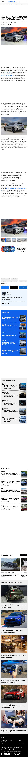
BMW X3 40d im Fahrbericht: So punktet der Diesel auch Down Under (10, 491)
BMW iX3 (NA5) (7, 72)
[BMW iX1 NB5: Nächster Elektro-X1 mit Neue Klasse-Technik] (22, 343)
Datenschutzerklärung (17, 747)
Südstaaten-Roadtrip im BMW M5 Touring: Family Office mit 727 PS (9, 507)
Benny (11, 22)
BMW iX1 (4, 340)
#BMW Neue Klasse (14, 281)
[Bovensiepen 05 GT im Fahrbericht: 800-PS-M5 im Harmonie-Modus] (24, 499)
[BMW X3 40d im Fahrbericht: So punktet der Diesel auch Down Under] (24, 491)
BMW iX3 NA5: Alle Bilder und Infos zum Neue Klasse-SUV (9, 326)
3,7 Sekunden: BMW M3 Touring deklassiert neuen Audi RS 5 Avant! (13, 706)
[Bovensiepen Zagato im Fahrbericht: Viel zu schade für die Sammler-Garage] (24, 482)
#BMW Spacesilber (23, 281)
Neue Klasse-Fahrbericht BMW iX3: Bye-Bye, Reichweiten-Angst (10, 319)
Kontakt (11, 740)
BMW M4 (3, 480)
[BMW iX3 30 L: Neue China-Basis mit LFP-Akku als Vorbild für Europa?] (22, 411)
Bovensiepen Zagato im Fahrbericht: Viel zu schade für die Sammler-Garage (10, 483)
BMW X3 (2, 488)
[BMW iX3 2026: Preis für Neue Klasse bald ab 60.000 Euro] (22, 335)
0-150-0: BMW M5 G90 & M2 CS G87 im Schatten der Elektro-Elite (12, 631)
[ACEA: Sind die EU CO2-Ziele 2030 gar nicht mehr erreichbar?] (22, 419)
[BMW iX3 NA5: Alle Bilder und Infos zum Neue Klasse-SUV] (22, 326)
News (5, 417)
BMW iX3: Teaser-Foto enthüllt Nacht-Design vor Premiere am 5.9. (11, 395)
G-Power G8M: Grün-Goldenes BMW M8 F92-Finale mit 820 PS (10, 403)
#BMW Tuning (3, 283)
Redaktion (8, 476)
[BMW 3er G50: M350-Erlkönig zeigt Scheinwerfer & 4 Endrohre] (22, 351)
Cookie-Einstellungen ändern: (6, 747)
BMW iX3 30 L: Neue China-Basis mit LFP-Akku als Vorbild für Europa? (11, 412)
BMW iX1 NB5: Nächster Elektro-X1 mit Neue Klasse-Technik (9, 344)
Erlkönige (2, 743)
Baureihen (7, 4)
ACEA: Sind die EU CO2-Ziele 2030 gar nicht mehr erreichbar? (11, 420)
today (14, 2)
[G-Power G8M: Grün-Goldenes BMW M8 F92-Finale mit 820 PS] (22, 403)
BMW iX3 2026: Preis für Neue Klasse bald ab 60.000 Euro (10, 334)
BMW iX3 (11, 4)
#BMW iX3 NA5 (14, 278)
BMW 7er (3, 471)
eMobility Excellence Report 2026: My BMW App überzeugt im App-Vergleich (13, 681)
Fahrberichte (21, 743)
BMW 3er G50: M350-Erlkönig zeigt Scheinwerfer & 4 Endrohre (10, 352)
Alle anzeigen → (23, 555)
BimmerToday (3, 4)
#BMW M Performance (5, 281)
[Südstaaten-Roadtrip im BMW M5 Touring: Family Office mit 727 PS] (24, 507)
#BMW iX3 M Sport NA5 (5, 278)
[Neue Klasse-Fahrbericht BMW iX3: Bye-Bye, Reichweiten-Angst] (22, 318)
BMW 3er (4, 349)
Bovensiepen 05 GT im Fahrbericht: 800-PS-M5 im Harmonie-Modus (10, 499)
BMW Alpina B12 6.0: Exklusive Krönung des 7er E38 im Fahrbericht (10, 474)
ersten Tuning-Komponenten (7, 75)
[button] (26, 228)
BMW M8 (6, 400)
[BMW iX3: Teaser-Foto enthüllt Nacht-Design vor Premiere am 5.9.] (22, 394)
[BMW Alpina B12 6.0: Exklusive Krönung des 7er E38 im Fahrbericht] (24, 474)
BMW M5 (2, 496)
